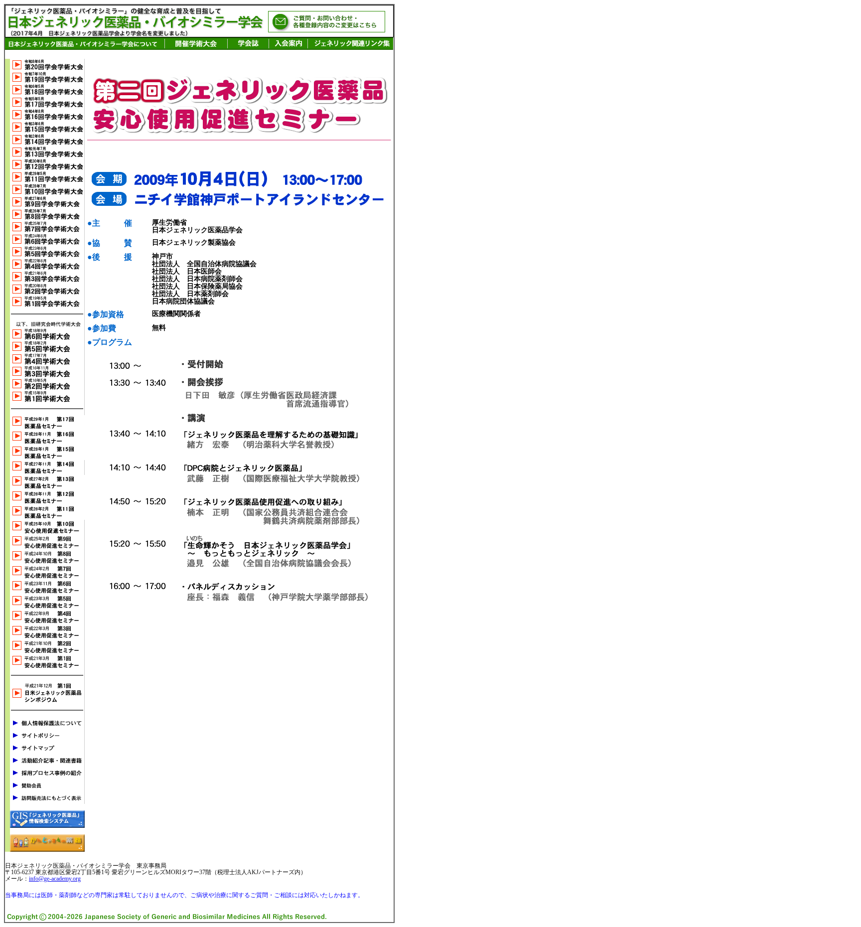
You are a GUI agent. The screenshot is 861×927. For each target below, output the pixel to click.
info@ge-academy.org (55, 878)
